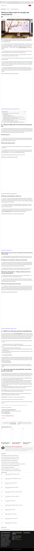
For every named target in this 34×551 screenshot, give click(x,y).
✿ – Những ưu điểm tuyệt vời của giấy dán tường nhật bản (10, 113)
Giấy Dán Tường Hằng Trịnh (6, 16)
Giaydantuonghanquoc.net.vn (9, 415)
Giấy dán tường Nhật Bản (14, 9)
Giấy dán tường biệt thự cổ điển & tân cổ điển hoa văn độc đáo (13, 505)
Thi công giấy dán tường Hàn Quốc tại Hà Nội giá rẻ (12, 496)
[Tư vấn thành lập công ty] (5, 529)
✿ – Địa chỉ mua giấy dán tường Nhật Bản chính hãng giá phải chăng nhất (13, 122)
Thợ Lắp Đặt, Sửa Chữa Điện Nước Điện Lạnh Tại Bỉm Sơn (10, 457)
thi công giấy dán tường (7, 211)
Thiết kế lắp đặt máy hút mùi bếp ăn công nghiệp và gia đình (10, 465)
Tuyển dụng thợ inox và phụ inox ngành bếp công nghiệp (9, 462)
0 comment (18, 16)
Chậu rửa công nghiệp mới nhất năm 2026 (7, 467)
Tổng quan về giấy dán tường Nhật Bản (27, 443)
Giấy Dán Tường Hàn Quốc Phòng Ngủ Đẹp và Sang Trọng (13, 478)
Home (8, 9)
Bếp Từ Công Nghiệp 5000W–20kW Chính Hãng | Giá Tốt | (10, 458)
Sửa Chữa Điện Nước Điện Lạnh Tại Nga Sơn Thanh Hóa (9, 455)
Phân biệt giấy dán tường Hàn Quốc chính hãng (11, 487)
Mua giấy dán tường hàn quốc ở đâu (10, 509)
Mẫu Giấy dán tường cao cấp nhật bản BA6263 (5, 443)
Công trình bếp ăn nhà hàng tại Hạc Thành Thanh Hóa (9, 460)
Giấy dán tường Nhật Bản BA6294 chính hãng (16, 443)
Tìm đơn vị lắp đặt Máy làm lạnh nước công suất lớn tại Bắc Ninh (11, 470)
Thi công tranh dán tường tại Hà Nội (10, 500)
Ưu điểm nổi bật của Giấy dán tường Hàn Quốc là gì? (12, 474)
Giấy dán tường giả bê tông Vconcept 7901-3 (11, 518)
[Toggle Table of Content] (24, 112)
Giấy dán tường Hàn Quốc (23, 47)
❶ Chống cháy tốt (6, 114)
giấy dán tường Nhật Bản (18, 333)
